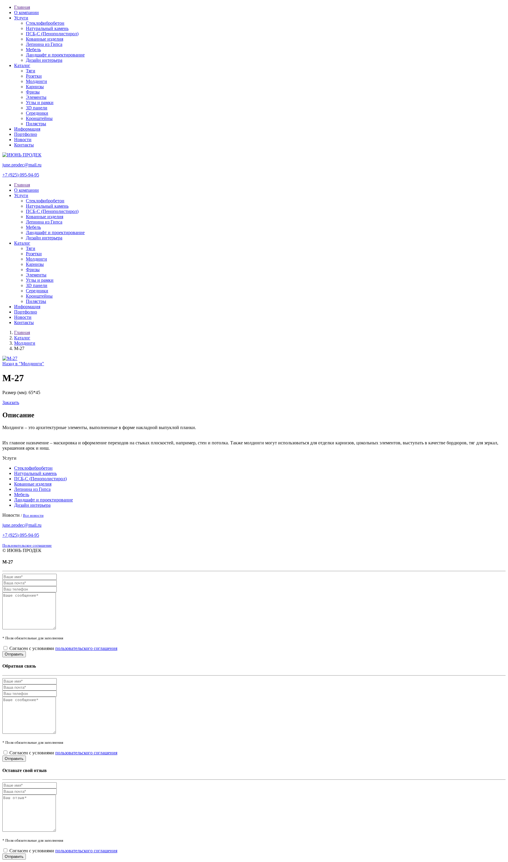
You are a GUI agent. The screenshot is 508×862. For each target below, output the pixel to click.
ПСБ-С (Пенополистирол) (52, 33)
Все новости (33, 515)
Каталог (22, 65)
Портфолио (25, 134)
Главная (22, 7)
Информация (27, 128)
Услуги (21, 17)
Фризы (33, 91)
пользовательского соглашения (86, 648)
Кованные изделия (44, 38)
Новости (22, 139)
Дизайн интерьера (44, 60)
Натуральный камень (47, 28)
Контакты (24, 144)
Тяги (30, 70)
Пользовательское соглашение (27, 545)
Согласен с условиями (63, 648)
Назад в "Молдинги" (23, 363)
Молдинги (36, 81)
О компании (26, 12)
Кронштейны (39, 118)
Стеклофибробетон (45, 23)
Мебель (33, 49)
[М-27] (9, 358)
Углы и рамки (40, 102)
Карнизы (35, 86)
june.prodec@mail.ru (21, 164)
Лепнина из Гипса (44, 44)
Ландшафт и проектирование (55, 54)
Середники (37, 113)
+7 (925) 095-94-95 (20, 174)
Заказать (10, 402)
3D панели (36, 107)
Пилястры (36, 123)
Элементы (36, 97)
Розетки (34, 76)
